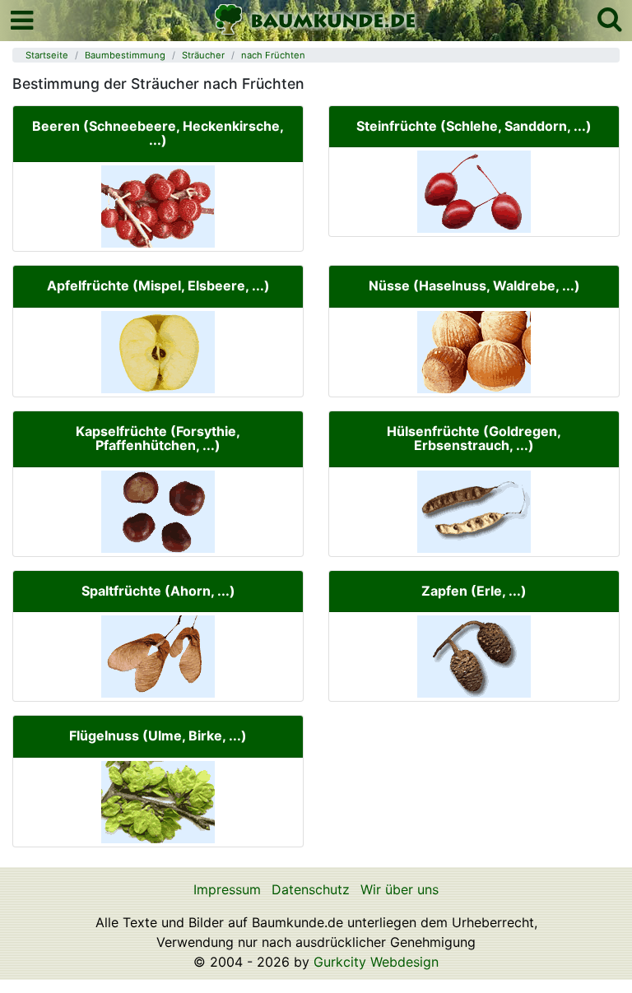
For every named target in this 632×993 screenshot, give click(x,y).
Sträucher (203, 55)
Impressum (227, 889)
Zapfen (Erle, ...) (474, 590)
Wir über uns (399, 889)
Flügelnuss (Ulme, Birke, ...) (158, 735)
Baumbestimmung (125, 55)
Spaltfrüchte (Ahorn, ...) (158, 590)
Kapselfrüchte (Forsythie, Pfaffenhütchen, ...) (158, 438)
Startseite (47, 55)
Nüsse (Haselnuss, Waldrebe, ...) (474, 285)
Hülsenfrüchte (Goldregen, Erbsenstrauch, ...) (474, 438)
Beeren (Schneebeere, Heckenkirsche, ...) (158, 133)
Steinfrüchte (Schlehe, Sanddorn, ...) (474, 126)
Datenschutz (311, 889)
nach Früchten (273, 55)
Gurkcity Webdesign (376, 962)
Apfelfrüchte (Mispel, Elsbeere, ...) (158, 285)
